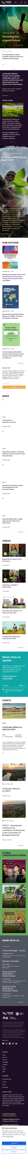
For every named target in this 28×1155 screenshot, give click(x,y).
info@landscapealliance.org (9, 1115)
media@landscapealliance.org (9, 1121)
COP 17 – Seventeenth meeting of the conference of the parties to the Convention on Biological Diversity (13, 830)
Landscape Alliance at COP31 (11, 790)
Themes (4, 1081)
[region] (14, 1140)
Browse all (4, 95)
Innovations (5, 1087)
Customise (14, 1147)
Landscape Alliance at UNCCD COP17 (12, 728)
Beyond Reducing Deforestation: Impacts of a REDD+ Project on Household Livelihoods (13, 316)
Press (3, 1071)
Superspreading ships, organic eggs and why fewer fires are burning (12, 521)
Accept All (14, 1143)
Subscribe (14, 387)
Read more (5, 234)
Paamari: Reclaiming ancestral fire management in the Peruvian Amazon (12, 487)
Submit (21, 685)
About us (4, 1057)
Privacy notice (10, 1136)
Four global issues (6, 1079)
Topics (4, 1084)
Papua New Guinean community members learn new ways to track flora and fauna (13, 454)
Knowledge (5, 1062)
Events (4, 1069)
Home (3, 1055)
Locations (4, 1064)
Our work (4, 1059)
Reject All (14, 1151)
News (3, 1066)
